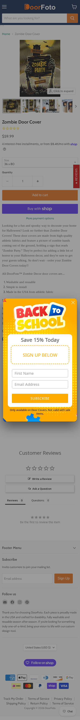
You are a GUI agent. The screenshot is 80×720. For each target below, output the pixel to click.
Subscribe (40, 398)
